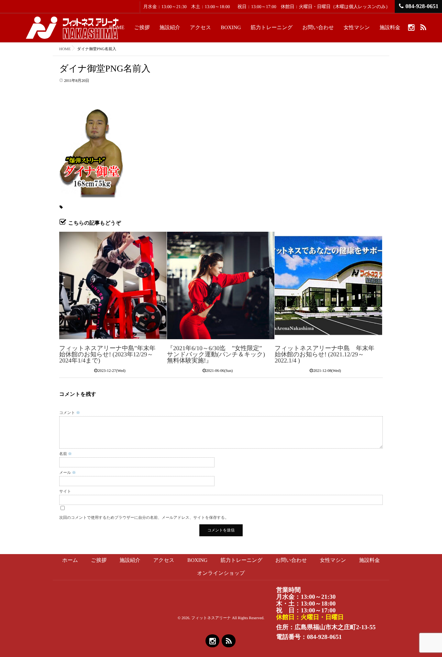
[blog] (423, 27)
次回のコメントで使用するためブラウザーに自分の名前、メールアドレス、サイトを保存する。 (144, 517)
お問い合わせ (318, 27)
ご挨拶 (141, 27)
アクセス (200, 27)
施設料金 (390, 27)
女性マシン (357, 27)
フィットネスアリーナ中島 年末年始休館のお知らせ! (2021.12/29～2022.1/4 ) (324, 354)
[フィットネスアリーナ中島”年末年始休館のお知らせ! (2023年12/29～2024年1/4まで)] (113, 285)
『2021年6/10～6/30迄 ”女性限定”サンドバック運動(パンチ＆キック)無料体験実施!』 (216, 354)
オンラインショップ (221, 573)
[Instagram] (411, 27)
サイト (65, 491)
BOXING (231, 27)
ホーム (70, 560)
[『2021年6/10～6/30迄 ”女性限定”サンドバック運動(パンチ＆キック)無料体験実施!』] (220, 285)
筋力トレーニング (272, 27)
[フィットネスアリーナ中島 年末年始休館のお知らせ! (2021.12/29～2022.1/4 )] (328, 285)
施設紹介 (170, 27)
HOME (116, 27)
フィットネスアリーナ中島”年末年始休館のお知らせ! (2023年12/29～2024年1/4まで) (107, 354)
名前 (65, 453)
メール (67, 472)
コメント (69, 412)
